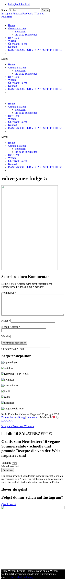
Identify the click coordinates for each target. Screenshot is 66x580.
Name (5, 320)
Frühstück (20, 31)
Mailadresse (8, 466)
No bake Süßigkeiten (26, 34)
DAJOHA (7, 420)
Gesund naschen (17, 28)
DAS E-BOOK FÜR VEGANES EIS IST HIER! (35, 49)
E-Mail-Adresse (10, 326)
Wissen (12, 40)
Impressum (32, 417)
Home (11, 25)
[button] (33, 58)
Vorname (6, 462)
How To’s (13, 37)
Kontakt (12, 46)
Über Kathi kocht (17, 43)
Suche (4, 10)
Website (5, 336)
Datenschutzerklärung (13, 417)
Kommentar (8, 292)
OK (8, 577)
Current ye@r (9, 348)
